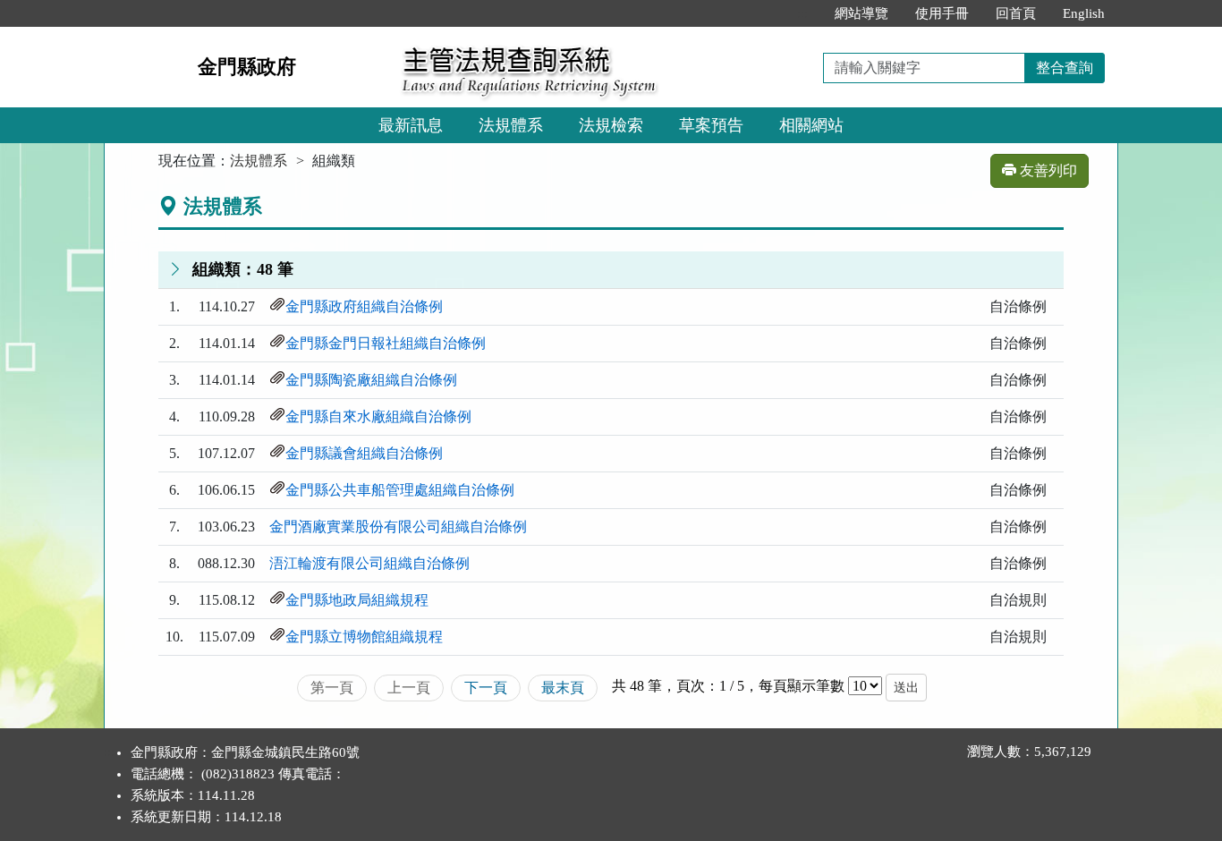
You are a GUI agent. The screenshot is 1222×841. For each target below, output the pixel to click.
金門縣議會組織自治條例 (364, 453)
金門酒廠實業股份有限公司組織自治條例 (398, 526)
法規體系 (511, 125)
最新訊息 (410, 125)
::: (802, 13)
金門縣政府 (247, 66)
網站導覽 (861, 13)
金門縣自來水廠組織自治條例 (378, 416)
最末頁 (562, 687)
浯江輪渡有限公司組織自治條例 (369, 563)
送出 (906, 687)
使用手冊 (942, 13)
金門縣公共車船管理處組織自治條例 (399, 489)
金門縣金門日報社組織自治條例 (385, 343)
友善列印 (1046, 170)
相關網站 (811, 125)
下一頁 (485, 687)
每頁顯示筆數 (801, 685)
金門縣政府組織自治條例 (364, 306)
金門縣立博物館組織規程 (364, 636)
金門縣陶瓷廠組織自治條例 (371, 379)
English (1084, 13)
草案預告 (711, 125)
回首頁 (1016, 13)
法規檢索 (611, 125)
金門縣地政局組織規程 (357, 599)
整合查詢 (1064, 67)
